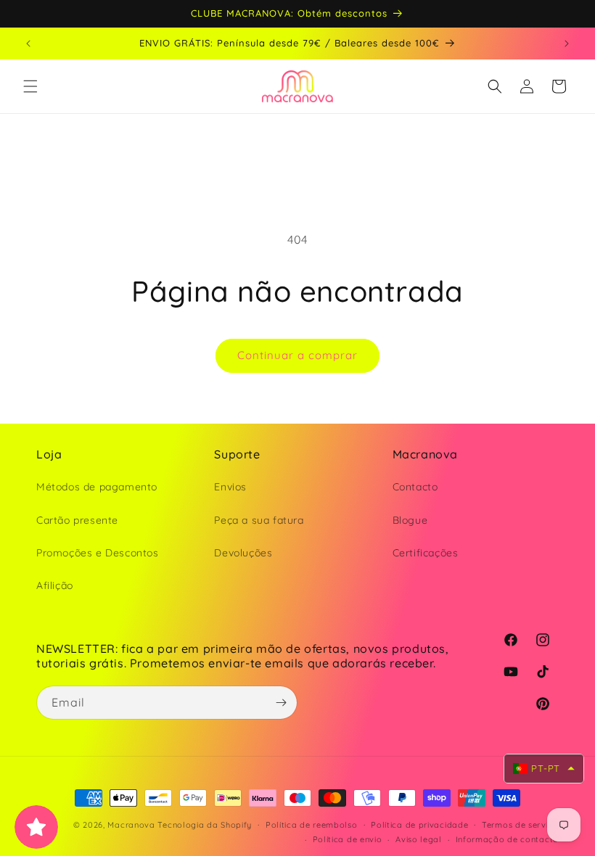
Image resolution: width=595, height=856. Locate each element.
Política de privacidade (419, 825)
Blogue (410, 520)
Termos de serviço (520, 825)
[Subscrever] (281, 703)
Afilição (54, 585)
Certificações (426, 552)
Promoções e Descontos (97, 552)
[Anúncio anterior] (28, 43)
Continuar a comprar (297, 355)
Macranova (131, 825)
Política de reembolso (312, 825)
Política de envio (347, 839)
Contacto (415, 486)
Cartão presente (77, 520)
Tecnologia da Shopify (204, 825)
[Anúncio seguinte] (567, 43)
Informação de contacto (507, 839)
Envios (230, 486)
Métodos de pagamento (96, 486)
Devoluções (243, 552)
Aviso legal (418, 839)
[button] (30, 86)
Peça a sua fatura (258, 520)
